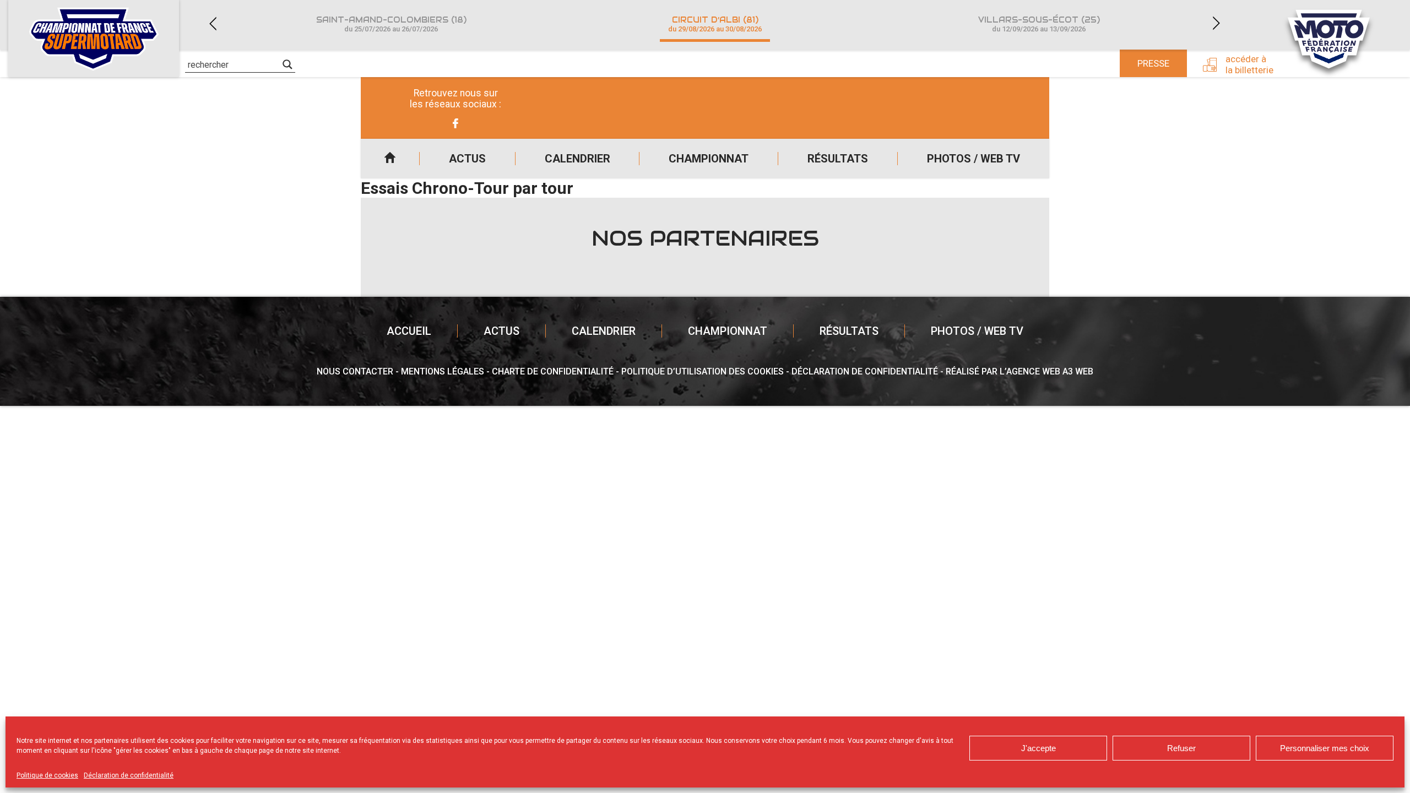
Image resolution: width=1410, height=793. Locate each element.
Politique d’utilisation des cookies (702, 371)
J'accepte (1038, 748)
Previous (212, 23)
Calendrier (577, 158)
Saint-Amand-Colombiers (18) (391, 24)
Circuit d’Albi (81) (715, 24)
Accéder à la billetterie (1249, 64)
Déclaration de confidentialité (128, 775)
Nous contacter (355, 371)
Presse (1153, 63)
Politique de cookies (47, 775)
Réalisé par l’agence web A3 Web (1019, 371)
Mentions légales (442, 371)
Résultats (837, 158)
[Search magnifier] (287, 64)
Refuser (1181, 748)
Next (1216, 23)
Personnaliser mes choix (1324, 748)
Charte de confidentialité (553, 371)
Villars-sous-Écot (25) (1039, 24)
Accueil (390, 158)
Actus (467, 158)
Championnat (709, 158)
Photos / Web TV (973, 158)
